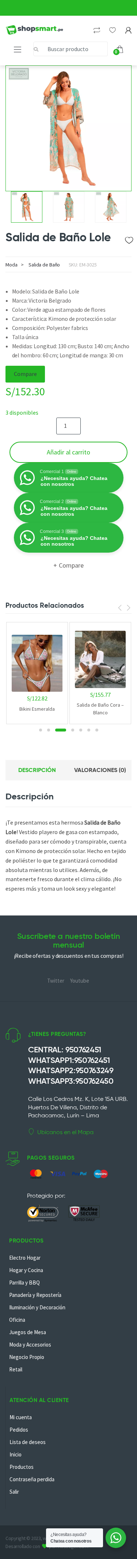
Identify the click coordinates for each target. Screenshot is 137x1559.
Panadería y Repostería (35, 1294)
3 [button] (60, 730)
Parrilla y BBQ (24, 1282)
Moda (11, 264)
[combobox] (70, 49)
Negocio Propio (26, 1356)
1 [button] (40, 730)
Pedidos (18, 1429)
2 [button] (48, 730)
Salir (14, 1491)
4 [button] (72, 730)
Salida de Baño (44, 264)
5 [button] (80, 730)
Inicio (15, 1454)
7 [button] (96, 730)
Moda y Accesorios (30, 1344)
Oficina (17, 1319)
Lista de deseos (27, 1442)
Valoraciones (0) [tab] (100, 770)
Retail (15, 1369)
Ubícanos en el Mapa (65, 1132)
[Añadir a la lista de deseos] (128, 238)
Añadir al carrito (68, 452)
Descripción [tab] (37, 770)
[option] (68, 128)
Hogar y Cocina (26, 1270)
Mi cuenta (20, 1417)
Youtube (79, 980)
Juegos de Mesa (27, 1332)
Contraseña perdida (31, 1479)
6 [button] (88, 730)
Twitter (55, 980)
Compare (25, 373)
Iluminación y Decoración (37, 1307)
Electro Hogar (25, 1257)
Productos (21, 1466)
